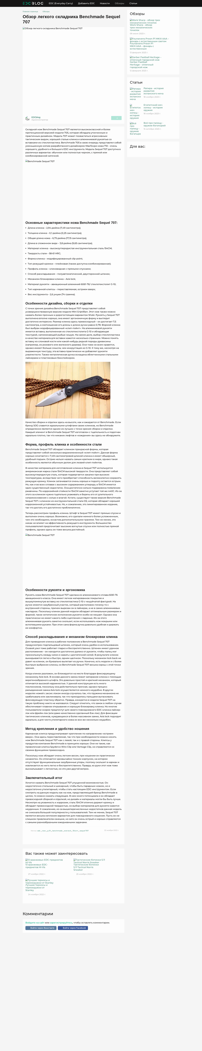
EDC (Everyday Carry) (61, 3)
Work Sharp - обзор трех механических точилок (141, 27)
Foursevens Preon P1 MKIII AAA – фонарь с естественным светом (142, 47)
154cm (75, 831)
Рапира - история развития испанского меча (154, 91)
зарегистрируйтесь (60, 922)
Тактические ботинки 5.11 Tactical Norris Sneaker (86, 867)
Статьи (133, 3)
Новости (105, 3)
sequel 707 (84, 831)
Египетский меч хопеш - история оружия (153, 107)
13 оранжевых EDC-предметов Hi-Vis (36, 866)
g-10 (49, 831)
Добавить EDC (86, 3)
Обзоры (119, 3)
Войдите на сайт (35, 922)
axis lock (67, 831)
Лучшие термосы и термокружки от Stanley (36, 888)
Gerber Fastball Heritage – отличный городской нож (141, 65)
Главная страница (30, 11)
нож (44, 831)
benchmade (57, 831)
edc (38, 831)
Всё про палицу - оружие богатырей (155, 124)
